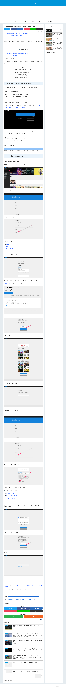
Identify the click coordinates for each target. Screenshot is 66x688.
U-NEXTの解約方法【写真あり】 (22, 75)
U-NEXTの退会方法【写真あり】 (22, 77)
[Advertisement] (33, 13)
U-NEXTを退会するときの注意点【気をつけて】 (23, 69)
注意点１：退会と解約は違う (21, 71)
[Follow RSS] (33, 616)
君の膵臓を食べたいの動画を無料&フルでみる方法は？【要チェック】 (22, 599)
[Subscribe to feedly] (13, 616)
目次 (22, 67)
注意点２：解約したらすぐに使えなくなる (23, 72)
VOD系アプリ (7, 603)
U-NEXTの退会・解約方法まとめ (21, 74)
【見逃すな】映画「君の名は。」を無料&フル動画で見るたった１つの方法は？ (23, 596)
